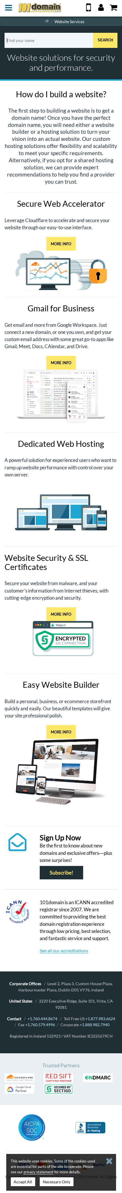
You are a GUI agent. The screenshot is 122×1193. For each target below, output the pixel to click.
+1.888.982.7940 (95, 1024)
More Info (61, 244)
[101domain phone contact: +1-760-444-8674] (88, 9)
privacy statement (38, 1172)
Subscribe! (61, 873)
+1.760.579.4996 (40, 1024)
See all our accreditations (64, 950)
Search (105, 40)
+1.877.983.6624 (100, 1018)
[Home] (47, 21)
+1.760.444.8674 (42, 1018)
